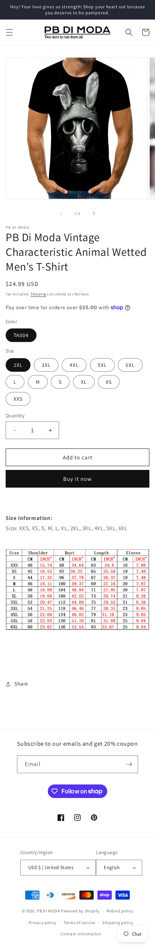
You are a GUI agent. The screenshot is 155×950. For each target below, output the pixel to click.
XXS (18, 398)
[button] (9, 32)
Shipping (38, 294)
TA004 (21, 335)
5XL (102, 365)
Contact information (81, 933)
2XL (18, 365)
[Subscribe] (129, 764)
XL (84, 381)
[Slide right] (94, 213)
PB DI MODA (48, 911)
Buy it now (77, 478)
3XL (46, 365)
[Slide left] (61, 213)
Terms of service (79, 922)
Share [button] (21, 683)
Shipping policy (118, 922)
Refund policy (119, 911)
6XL (130, 365)
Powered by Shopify (80, 911)
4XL (74, 365)
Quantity (15, 415)
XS (109, 381)
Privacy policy (42, 922)
